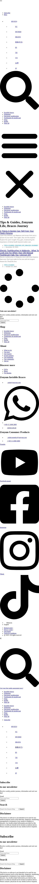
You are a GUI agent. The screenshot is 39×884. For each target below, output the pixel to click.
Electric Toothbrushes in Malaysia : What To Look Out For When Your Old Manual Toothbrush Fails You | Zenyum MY (19, 252)
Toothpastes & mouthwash (12, 118)
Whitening (7, 114)
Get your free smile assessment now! (11, 688)
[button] (19, 165)
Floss (5, 120)
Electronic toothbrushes (11, 116)
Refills (6, 121)
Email (2, 318)
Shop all (6, 123)
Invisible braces (9, 112)
